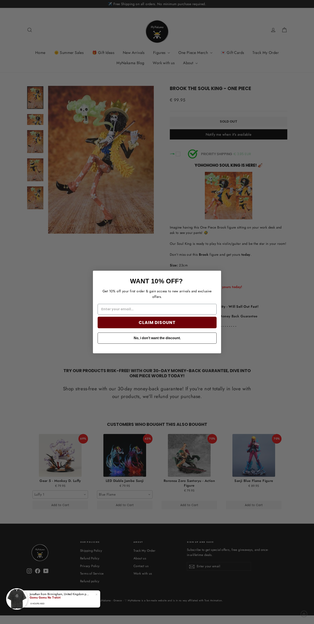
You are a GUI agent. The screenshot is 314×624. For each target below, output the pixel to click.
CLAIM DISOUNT (157, 322)
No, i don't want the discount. (157, 338)
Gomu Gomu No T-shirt (45, 597)
